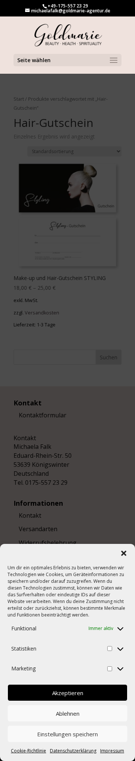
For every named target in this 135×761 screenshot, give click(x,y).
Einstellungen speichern (67, 734)
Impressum (112, 751)
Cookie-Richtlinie (28, 751)
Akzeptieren (67, 693)
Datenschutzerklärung (73, 751)
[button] (124, 553)
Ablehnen (68, 713)
